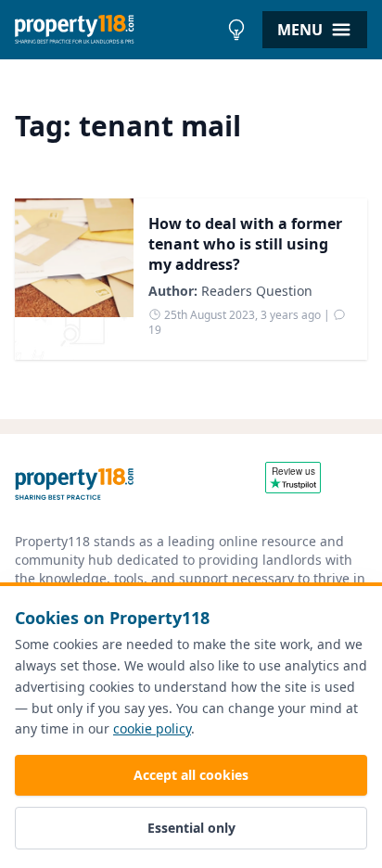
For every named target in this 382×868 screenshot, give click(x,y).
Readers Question (256, 291)
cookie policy (152, 728)
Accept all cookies (191, 775)
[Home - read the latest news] (116, 30)
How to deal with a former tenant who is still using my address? (245, 243)
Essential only (191, 827)
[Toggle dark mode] (236, 29)
